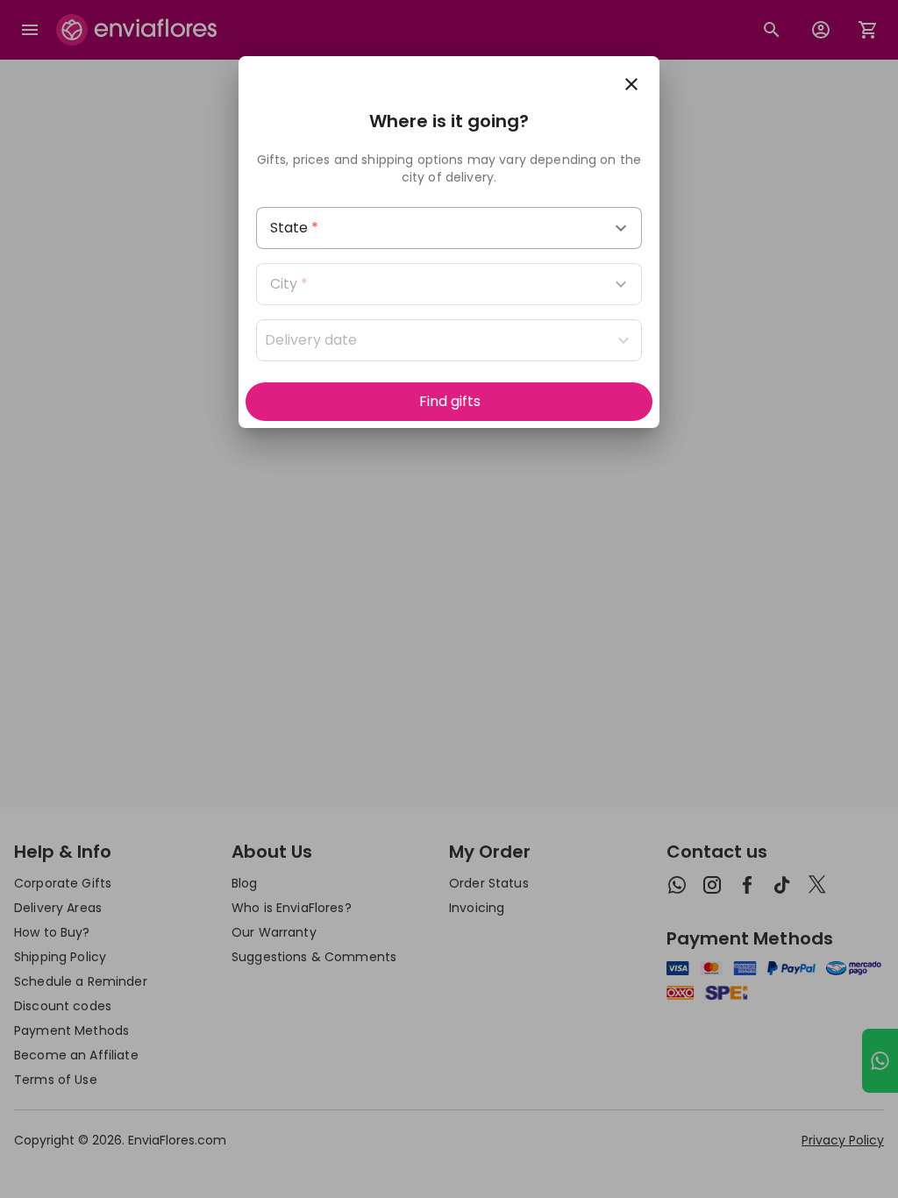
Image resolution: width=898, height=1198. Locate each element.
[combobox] (449, 228)
